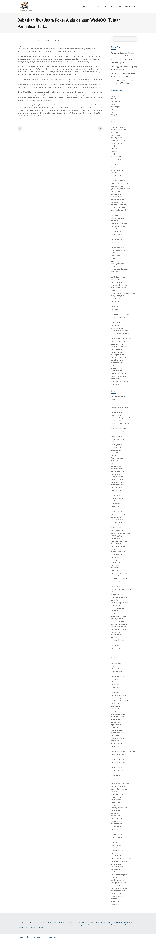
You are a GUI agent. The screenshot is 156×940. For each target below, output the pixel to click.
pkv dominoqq (115, 96)
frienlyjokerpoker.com (118, 735)
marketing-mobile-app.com (120, 269)
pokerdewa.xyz (116, 845)
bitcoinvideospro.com (118, 180)
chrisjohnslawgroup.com (119, 538)
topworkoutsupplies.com (119, 431)
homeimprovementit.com (119, 402)
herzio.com (114, 151)
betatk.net (114, 899)
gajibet (26, 927)
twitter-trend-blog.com (118, 749)
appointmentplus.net (117, 880)
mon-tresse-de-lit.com (118, 608)
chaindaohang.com (117, 767)
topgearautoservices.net (118, 616)
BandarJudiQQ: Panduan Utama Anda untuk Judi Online (123, 75)
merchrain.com (116, 635)
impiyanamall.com (117, 447)
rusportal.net (115, 164)
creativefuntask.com (117, 485)
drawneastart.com (117, 519)
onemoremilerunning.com (119, 245)
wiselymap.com (116, 711)
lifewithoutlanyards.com (119, 789)
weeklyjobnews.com (117, 344)
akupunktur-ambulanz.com (120, 757)
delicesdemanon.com (118, 802)
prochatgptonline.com (118, 714)
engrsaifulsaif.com (117, 487)
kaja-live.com (115, 719)
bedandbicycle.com (117, 509)
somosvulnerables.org (118, 552)
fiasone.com (115, 274)
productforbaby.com (117, 218)
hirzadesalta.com (116, 436)
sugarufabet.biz (116, 610)
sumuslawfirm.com (117, 320)
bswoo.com (115, 904)
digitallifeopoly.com (117, 439)
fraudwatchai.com (117, 458)
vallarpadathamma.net (118, 210)
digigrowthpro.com (117, 666)
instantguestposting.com (119, 875)
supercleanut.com (117, 506)
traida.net (114, 792)
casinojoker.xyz (116, 842)
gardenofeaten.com (117, 239)
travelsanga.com (116, 872)
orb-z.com (114, 221)
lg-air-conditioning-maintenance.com (123, 773)
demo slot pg (115, 101)
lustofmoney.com (116, 371)
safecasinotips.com (117, 525)
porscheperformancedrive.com (121, 560)
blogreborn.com (116, 706)
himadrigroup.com (117, 727)
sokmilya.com (115, 643)
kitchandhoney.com (117, 794)
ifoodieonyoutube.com (118, 426)
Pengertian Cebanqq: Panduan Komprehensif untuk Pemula (122, 54)
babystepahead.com (117, 355)
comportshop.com (117, 864)
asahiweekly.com (116, 503)
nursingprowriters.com (118, 322)
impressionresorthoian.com (120, 312)
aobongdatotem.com (117, 415)
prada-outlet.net (116, 663)
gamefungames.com (118, 479)
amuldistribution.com (118, 471)
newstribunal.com (117, 404)
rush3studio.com (116, 146)
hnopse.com (115, 365)
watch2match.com (117, 850)
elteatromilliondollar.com (119, 205)
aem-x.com (115, 461)
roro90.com (115, 148)
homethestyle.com (117, 469)
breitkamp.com (116, 544)
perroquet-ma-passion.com (120, 624)
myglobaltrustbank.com (119, 856)
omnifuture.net (116, 674)
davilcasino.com (116, 455)
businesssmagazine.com (119, 698)
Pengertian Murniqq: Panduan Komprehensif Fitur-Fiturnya (122, 81)
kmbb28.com (115, 637)
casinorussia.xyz (116, 832)
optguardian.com (116, 450)
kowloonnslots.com (117, 738)
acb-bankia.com (116, 298)
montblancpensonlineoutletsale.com (123, 751)
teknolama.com (116, 215)
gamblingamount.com (118, 360)
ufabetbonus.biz (116, 893)
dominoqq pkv (115, 107)
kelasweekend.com (117, 896)
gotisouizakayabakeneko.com (120, 189)
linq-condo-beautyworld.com (120, 762)
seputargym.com (116, 445)
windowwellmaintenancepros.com (122, 381)
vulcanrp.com (115, 746)
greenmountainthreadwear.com (121, 325)
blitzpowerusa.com (117, 237)
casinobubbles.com (117, 442)
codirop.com (115, 684)
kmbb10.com (115, 256)
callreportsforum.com (118, 640)
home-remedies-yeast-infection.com (123, 418)
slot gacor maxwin (51, 922)
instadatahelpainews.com (119, 629)
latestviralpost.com (117, 231)
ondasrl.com (115, 568)
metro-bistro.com (116, 797)
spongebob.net (116, 194)
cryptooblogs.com (117, 463)
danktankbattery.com (118, 277)
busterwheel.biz (116, 826)
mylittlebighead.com (117, 498)
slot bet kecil (124, 925)
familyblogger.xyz (117, 536)
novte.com (114, 778)
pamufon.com (115, 557)
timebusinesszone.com (118, 373)
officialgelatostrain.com (118, 592)
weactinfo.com (115, 261)
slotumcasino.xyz (117, 834)
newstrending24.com (118, 891)
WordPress (52, 937)
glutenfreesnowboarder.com (120, 573)
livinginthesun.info (117, 170)
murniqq (109, 922)
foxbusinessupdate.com (118, 288)
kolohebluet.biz (116, 821)
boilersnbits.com (116, 229)
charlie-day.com (116, 282)
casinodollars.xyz (116, 840)
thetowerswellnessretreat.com (121, 589)
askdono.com (115, 690)
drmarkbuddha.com (117, 770)
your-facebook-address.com (120, 621)
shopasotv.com (116, 869)
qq (112, 112)
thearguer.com (115, 266)
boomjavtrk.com (116, 648)
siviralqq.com (115, 309)
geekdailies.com (116, 632)
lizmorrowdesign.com (118, 576)
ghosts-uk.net (115, 687)
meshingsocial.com (117, 264)
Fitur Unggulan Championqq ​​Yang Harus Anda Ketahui (124, 68)
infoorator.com (115, 775)
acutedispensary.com (118, 328)
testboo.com (115, 805)
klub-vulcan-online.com (119, 541)
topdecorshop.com (117, 866)
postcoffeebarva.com (117, 202)
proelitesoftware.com (118, 530)
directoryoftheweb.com (118, 140)
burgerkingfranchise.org (119, 207)
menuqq (20, 922)
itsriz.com (114, 172)
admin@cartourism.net (35, 41)
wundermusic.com (117, 477)
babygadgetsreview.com (119, 754)
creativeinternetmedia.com (119, 700)
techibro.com (115, 741)
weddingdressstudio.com (119, 808)
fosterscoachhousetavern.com (120, 223)
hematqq (117, 922)
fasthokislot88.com (117, 522)
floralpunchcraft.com (118, 272)
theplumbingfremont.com (119, 888)
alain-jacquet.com (117, 186)
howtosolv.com (116, 800)
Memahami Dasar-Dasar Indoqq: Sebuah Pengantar (123, 61)
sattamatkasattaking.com (119, 597)
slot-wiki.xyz (115, 848)
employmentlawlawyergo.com (121, 858)
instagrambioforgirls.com (119, 250)
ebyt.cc (113, 765)
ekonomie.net (115, 877)
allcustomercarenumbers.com (121, 533)
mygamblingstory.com (118, 127)
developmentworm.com (119, 883)
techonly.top (115, 692)
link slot (123, 922)
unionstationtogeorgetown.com (121, 493)
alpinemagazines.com (118, 743)
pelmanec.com (116, 135)
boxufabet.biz (115, 613)
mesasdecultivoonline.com (119, 226)
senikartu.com (115, 162)
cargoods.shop (116, 175)
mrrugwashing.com (117, 296)
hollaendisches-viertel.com (120, 783)
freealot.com (115, 501)
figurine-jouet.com (117, 619)
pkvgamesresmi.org (36, 927)
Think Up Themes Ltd (33, 937)
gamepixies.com (116, 517)
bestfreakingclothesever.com (120, 314)
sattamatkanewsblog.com (119, 330)
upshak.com (115, 304)
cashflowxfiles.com (117, 253)
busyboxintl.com (116, 197)
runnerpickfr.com (116, 671)
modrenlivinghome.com (119, 627)
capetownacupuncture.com (120, 178)
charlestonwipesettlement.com (121, 338)
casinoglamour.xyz (117, 837)
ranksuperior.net (116, 352)
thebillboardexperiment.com (120, 603)
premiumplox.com (117, 810)
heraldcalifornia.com (117, 511)
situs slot (114, 99)
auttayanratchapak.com (118, 199)
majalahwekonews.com (118, 130)
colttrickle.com (116, 668)
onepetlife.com (116, 600)
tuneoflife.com (115, 379)
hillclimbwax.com (117, 363)
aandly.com (115, 901)
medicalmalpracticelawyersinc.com (122, 861)
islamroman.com (116, 730)
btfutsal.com (115, 682)
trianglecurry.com (117, 584)
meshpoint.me (115, 191)
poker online (82, 922)
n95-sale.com (115, 703)
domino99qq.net (116, 138)
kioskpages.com (116, 581)
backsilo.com (115, 306)
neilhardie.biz (115, 816)
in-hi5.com (114, 154)
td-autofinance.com (117, 733)
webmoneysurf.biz (117, 818)
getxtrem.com (115, 258)
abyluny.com (115, 645)
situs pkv (41, 922)
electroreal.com (116, 420)
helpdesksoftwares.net (118, 396)
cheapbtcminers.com (118, 490)
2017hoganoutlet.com (118, 132)
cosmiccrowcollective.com (119, 183)
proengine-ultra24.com (118, 786)
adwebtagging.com (117, 349)
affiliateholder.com (117, 384)
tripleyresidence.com (118, 546)
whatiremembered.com (118, 759)
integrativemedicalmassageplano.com (123, 293)
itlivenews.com (116, 885)
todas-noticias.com (117, 159)
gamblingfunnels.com (118, 676)
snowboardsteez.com (118, 247)
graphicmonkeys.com (118, 514)
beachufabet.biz (116, 605)
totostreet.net (115, 453)
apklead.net (115, 651)
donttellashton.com (117, 143)
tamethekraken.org (117, 562)
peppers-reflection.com (118, 376)
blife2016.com (115, 570)
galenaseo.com (116, 853)
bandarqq (114, 109)
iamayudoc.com (116, 495)
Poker (50, 41)
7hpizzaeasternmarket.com (120, 781)
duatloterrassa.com (117, 554)
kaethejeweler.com (117, 594)
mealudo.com (115, 280)
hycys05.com (115, 242)
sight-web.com (116, 725)
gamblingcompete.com (118, 695)
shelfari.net (114, 829)
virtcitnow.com (115, 709)
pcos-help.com (116, 679)
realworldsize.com (117, 213)
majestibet (133, 925)
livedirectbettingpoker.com (119, 285)
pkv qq (113, 104)
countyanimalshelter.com (119, 347)
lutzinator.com (115, 565)
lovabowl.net (115, 399)
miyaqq (20, 927)
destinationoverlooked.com (119, 357)
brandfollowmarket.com (119, 341)
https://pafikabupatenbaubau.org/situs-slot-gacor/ (101, 925)
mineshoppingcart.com (118, 428)
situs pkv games (99, 922)
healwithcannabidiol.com (119, 578)
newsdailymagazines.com (119, 407)
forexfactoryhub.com (117, 717)
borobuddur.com (116, 474)
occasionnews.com (117, 368)
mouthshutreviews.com (118, 434)
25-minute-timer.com (118, 482)
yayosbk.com (115, 813)
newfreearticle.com (117, 234)
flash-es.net (115, 301)
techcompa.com (116, 722)
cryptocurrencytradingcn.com (120, 333)
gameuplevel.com (117, 466)
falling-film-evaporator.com (120, 317)
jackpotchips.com (116, 527)
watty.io (113, 167)
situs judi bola (63, 922)
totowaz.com (115, 336)
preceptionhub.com (117, 410)
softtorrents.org (116, 549)
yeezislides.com (116, 412)
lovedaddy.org (115, 290)
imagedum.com (116, 586)
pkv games (61, 41)
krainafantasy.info (116, 156)
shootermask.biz (116, 824)
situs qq (27, 922)
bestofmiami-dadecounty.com (121, 423)
